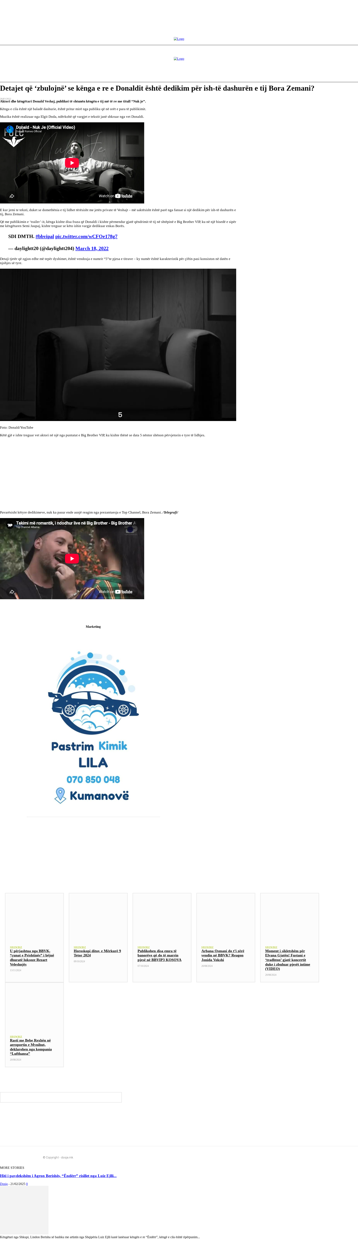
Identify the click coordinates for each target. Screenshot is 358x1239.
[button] (318, 75)
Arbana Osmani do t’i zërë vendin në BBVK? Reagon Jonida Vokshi (222, 955)
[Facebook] (270, 1156)
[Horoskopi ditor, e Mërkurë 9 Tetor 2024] (98, 916)
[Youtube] (285, 1156)
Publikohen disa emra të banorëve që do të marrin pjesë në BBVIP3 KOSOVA (159, 955)
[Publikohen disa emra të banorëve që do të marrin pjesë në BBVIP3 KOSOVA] (162, 916)
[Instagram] (278, 1156)
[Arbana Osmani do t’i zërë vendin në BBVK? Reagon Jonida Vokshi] (226, 916)
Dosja (4, 1184)
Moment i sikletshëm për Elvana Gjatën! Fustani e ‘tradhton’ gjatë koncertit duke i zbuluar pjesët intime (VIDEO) (287, 960)
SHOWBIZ (16, 947)
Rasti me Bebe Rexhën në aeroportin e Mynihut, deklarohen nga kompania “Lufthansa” (31, 1047)
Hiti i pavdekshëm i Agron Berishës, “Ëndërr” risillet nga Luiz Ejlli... (58, 1176)
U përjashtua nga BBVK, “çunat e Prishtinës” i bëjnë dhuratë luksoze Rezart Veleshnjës (32, 957)
